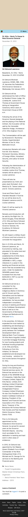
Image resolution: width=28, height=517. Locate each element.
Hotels (19, 502)
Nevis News (9, 466)
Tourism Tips (13, 505)
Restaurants (22, 505)
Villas (24, 502)
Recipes (10, 507)
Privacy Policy (14, 514)
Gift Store (17, 507)
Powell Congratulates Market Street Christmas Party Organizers (13, 472)
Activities (5, 505)
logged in (15, 491)
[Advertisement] (14, 15)
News (8, 502)
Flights (14, 502)
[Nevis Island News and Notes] (2, 31)
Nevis (11, 317)
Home (4, 502)
